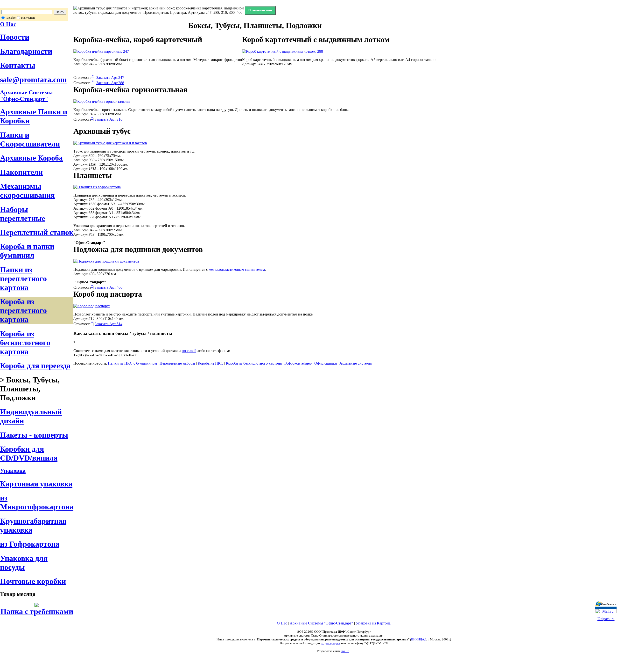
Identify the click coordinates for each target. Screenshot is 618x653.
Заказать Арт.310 (108, 119)
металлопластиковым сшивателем (237, 269)
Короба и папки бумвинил (27, 251)
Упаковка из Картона (373, 623)
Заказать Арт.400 (108, 287)
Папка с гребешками (36, 611)
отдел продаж (331, 643)
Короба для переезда (35, 365)
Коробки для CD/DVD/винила (28, 453)
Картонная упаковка (36, 483)
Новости (14, 37)
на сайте (10, 17)
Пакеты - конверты (34, 435)
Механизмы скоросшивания (27, 190)
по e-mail (189, 351)
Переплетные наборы (177, 363)
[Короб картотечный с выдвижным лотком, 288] (282, 51)
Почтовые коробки (33, 581)
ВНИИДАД (418, 639)
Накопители (21, 172)
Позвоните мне (260, 10)
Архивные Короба (31, 158)
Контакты (17, 65)
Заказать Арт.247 (110, 77)
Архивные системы (355, 363)
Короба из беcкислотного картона (25, 342)
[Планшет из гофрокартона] (97, 187)
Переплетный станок (36, 232)
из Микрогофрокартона (36, 502)
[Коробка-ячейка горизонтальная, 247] (101, 51)
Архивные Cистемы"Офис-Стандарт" (26, 95)
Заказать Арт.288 (110, 83)
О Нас (8, 24)
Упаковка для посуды (24, 563)
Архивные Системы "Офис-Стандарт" (321, 623)
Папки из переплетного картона (23, 278)
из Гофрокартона (29, 544)
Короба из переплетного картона (23, 310)
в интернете (28, 17)
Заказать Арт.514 (108, 324)
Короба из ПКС (210, 363)
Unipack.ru (606, 619)
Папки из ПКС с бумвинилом (132, 363)
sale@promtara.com (33, 79)
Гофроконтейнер (298, 363)
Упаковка (13, 471)
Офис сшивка (325, 363)
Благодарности (26, 51)
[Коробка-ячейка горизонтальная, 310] (101, 101)
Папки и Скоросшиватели (30, 139)
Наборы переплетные (22, 214)
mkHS (345, 651)
